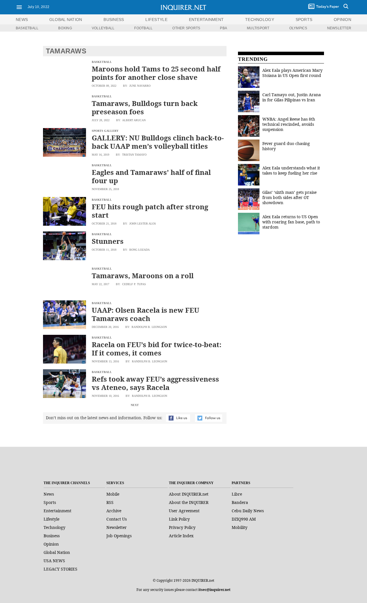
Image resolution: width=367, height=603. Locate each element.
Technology (54, 527)
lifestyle (156, 19)
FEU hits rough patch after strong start (150, 211)
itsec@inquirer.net (214, 589)
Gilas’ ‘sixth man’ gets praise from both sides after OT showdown (289, 197)
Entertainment (57, 510)
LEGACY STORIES (60, 569)
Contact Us (116, 519)
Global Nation (57, 552)
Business (52, 535)
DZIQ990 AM (244, 519)
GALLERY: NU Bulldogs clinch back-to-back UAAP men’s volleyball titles (158, 142)
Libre (237, 494)
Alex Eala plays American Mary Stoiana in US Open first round (292, 72)
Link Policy (179, 519)
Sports (50, 502)
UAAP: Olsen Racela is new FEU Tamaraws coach (145, 314)
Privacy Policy (182, 527)
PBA (223, 28)
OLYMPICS (298, 28)
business (114, 19)
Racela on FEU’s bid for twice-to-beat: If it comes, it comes (156, 348)
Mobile (112, 494)
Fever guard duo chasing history (286, 146)
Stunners (108, 241)
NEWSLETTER (339, 28)
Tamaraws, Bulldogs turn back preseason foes (145, 107)
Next (135, 405)
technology (259, 19)
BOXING (65, 28)
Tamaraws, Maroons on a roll (143, 275)
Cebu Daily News (248, 510)
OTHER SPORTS (186, 28)
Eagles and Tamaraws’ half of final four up (151, 176)
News (22, 19)
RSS (110, 502)
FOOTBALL (143, 28)
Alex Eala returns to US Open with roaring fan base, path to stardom (291, 222)
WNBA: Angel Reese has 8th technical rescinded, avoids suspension (288, 124)
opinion (342, 19)
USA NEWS (54, 560)
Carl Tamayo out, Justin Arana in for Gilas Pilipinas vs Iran (291, 97)
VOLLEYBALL (103, 28)
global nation (65, 19)
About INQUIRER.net (188, 494)
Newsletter (116, 527)
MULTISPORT (258, 28)
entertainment (206, 19)
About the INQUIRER (188, 502)
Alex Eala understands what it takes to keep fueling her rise (291, 170)
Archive (113, 510)
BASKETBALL (27, 28)
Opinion (51, 544)
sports (304, 19)
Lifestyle (51, 519)
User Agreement (184, 510)
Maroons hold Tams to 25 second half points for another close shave (156, 73)
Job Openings (119, 535)
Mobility (239, 527)
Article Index (181, 535)
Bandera (240, 502)
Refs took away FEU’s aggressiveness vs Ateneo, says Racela (155, 383)
